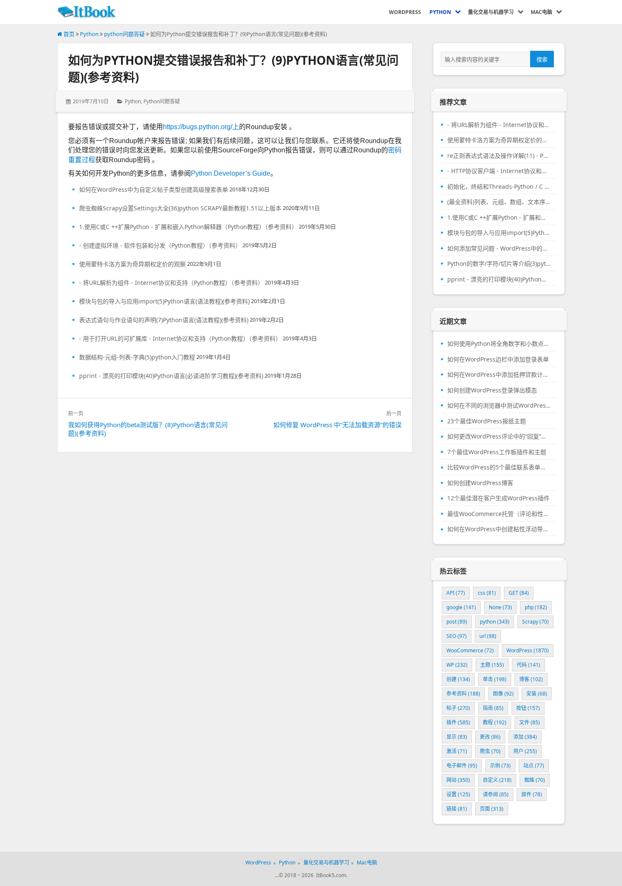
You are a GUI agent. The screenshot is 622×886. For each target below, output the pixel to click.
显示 (456, 736)
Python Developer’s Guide (230, 173)
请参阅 (496, 794)
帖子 (458, 708)
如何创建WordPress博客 (480, 483)
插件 (458, 722)
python (494, 621)
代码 (528, 664)
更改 (490, 736)
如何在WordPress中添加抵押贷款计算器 (498, 374)
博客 (531, 679)
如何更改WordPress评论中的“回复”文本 (498, 436)
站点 (533, 765)
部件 (531, 794)
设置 (458, 794)
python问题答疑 (124, 34)
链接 (456, 808)
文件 (529, 722)
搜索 (542, 59)
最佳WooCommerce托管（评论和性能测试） (498, 514)
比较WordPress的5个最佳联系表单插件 (498, 467)
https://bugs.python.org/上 (201, 126)
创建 (458, 679)
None (500, 607)
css (487, 592)
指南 (493, 708)
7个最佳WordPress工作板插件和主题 (496, 452)
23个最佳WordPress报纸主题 (486, 421)
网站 (458, 780)
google (461, 607)
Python (89, 34)
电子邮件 (461, 765)
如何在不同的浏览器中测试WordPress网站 (498, 405)
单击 (494, 679)
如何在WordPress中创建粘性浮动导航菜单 (498, 529)
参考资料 (463, 693)
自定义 (497, 780)
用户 (525, 751)
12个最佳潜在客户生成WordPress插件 (498, 498)
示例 (500, 765)
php (536, 607)
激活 (456, 751)
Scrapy (535, 621)
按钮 (528, 708)
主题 (492, 664)
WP (457, 664)
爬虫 (490, 751)
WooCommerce (470, 650)
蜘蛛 (534, 780)
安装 (536, 693)
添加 (525, 736)
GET (519, 592)
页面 (492, 808)
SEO (456, 636)
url (487, 636)
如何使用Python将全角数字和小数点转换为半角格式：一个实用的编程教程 (498, 344)
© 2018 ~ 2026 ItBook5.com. (313, 875)
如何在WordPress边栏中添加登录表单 (498, 359)
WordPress (527, 650)
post (456, 621)
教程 (494, 722)
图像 (503, 693)
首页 (68, 34)
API (455, 592)
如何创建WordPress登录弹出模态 (492, 390)
